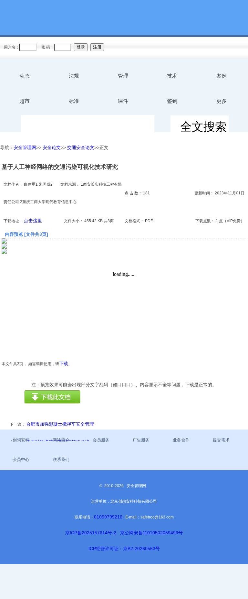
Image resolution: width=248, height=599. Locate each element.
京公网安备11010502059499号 (151, 532)
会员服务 (101, 440)
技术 (172, 76)
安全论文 (52, 147)
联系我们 (61, 459)
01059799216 (108, 516)
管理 (123, 76)
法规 (74, 76)
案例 (221, 76)
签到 (172, 101)
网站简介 (61, 440)
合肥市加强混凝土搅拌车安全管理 (60, 424)
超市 (24, 101)
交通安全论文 (80, 147)
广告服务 (141, 440)
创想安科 (21, 440)
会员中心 (21, 459)
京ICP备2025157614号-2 (90, 532)
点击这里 (33, 220)
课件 (123, 101)
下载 (63, 363)
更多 (221, 101)
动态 (24, 76)
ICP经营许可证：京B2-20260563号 (124, 548)
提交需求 (221, 440)
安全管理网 (25, 147)
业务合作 (181, 440)
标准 (74, 101)
